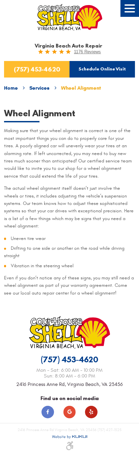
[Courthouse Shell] (70, 17)
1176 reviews (87, 52)
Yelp (91, 412)
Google (69, 412)
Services (39, 88)
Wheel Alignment (81, 88)
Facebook (47, 412)
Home (11, 88)
